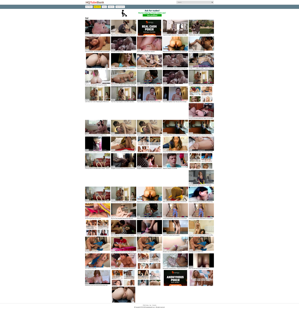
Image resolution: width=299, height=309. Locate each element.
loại (150, 305)
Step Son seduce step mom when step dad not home (123, 35)
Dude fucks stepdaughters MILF (93, 35)
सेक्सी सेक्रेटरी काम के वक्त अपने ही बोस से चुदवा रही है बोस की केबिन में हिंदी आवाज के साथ (123, 151)
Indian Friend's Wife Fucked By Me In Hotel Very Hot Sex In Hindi (201, 201)
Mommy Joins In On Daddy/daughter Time (96, 135)
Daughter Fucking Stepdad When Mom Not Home (149, 168)
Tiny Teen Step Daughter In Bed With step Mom (122, 101)
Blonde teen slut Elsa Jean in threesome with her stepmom (175, 68)
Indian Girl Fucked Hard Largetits (171, 235)
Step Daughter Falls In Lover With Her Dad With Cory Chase (123, 68)
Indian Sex (111, 6)
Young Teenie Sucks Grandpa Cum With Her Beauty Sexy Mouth (123, 135)
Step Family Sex (120, 6)
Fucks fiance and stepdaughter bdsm (146, 68)
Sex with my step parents (117, 51)
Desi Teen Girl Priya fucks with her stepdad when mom (149, 235)
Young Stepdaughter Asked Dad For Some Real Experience (175, 218)
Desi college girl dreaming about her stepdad (122, 235)
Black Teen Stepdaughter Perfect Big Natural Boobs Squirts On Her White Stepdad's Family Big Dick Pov (201, 151)
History (104, 6)
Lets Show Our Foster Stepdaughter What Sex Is (97, 101)
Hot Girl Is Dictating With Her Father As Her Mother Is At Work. (201, 118)
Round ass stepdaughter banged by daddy (96, 85)
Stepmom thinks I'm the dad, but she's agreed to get (175, 51)
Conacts (154, 305)
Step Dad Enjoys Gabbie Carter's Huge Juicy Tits (123, 85)
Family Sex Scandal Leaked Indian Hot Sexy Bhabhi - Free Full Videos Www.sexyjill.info (201, 235)
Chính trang (145, 305)
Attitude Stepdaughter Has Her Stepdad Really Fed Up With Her (149, 85)
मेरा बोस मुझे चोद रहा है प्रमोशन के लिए (92, 251)
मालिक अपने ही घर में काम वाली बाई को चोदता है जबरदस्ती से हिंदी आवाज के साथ (175, 201)
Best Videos (89, 6)
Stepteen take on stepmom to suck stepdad (200, 35)
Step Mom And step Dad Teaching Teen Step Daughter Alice (201, 85)
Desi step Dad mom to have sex (197, 51)
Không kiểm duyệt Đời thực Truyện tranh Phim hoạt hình (175, 268)
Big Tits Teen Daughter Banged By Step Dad (122, 218)
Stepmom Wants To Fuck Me (170, 168)
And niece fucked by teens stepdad (146, 51)
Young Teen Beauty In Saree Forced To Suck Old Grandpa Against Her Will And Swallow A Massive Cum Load (175, 151)
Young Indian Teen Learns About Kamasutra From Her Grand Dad (175, 135)
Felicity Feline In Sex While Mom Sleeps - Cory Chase (97, 168)
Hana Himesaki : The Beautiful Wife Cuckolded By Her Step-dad (97, 51)
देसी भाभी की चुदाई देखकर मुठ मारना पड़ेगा (93, 218)
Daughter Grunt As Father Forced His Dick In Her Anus (123, 168)
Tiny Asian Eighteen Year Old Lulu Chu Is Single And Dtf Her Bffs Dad (149, 101)
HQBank (90, 2)
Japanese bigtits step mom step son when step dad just (175, 35)
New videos (97, 6)
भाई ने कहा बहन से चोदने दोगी (90, 268)
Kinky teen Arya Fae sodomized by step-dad (96, 285)
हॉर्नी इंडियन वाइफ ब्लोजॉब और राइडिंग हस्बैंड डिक (172, 251)
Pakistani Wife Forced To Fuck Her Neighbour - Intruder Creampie (123, 251)
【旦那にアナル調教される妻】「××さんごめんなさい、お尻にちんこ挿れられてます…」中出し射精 (201, 68)
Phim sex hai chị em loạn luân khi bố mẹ (199, 268)
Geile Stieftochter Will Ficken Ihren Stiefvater (200, 185)
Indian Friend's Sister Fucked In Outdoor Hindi (97, 151)
